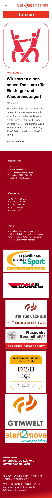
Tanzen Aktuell (15, 73)
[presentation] (26, 45)
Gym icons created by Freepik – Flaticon (21, 484)
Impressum (12, 457)
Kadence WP (22, 478)
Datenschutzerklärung (21, 460)
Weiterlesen (15, 141)
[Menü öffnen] (5, 5)
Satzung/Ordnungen (16, 464)
